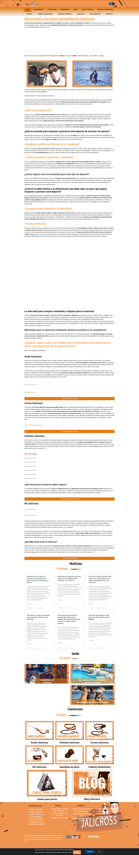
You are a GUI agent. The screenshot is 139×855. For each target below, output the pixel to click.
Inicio (27, 9)
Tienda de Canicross (65, 14)
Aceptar (90, 851)
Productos (80, 14)
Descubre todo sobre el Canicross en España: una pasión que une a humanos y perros (38, 579)
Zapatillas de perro (69, 767)
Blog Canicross (95, 14)
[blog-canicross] (69, 295)
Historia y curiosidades (105, 9)
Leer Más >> (30, 603)
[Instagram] (113, 3)
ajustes (77, 852)
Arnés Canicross (33, 356)
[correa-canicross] (99, 250)
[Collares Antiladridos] (39, 295)
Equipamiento (65, 9)
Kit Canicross (31, 503)
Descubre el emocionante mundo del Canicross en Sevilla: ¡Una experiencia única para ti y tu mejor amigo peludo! (69, 619)
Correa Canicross (99, 742)
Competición (52, 9)
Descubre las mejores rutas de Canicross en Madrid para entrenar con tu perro (69, 578)
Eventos (29, 14)
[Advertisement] (69, 41)
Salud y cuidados (87, 9)
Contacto (109, 14)
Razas (76, 9)
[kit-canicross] (39, 272)
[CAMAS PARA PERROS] (99, 272)
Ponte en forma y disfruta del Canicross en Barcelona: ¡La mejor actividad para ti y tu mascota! (100, 579)
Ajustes (99, 851)
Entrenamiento (38, 9)
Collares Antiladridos (99, 767)
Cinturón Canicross (34, 436)
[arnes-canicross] (39, 250)
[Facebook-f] (110, 3)
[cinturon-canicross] (69, 250)
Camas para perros (47, 799)
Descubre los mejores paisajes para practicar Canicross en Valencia (38, 617)
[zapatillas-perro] (69, 272)
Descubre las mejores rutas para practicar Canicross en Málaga (99, 617)
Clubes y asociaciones (45, 14)
